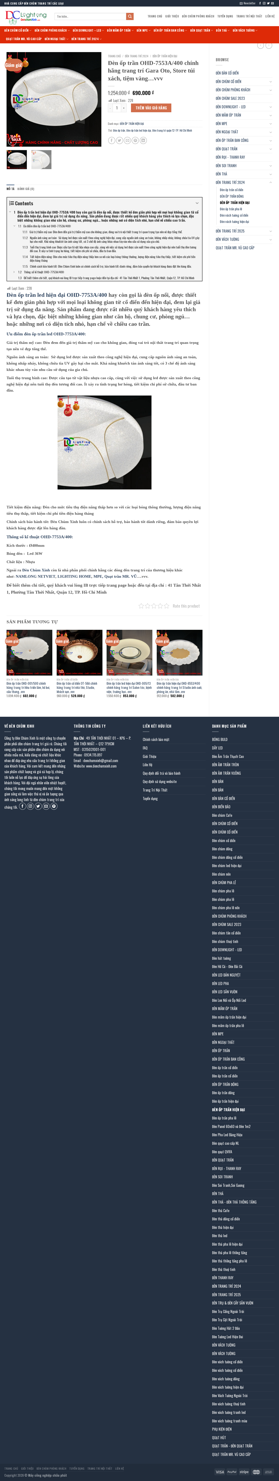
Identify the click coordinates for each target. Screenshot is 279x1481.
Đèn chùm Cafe (222, 815)
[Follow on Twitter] (268, 3)
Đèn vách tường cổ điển (234, 215)
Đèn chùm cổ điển (223, 840)
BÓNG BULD (220, 739)
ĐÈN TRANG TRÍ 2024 (85, 39)
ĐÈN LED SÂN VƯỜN (224, 991)
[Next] (94, 99)
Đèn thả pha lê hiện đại (227, 1244)
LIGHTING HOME (74, 576)
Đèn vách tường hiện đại (234, 221)
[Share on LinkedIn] (143, 140)
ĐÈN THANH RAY (222, 1277)
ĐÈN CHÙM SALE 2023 (230, 98)
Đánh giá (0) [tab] (25, 189)
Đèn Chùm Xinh (36, 570)
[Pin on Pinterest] (135, 140)
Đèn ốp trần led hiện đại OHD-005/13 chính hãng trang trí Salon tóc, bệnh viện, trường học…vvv (129, 687)
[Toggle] (270, 81)
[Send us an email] (272, 3)
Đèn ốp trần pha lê (231, 209)
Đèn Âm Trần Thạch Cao (228, 756)
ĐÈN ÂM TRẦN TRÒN (225, 764)
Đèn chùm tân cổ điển (226, 933)
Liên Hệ (270, 16)
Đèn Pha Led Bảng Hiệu (227, 1134)
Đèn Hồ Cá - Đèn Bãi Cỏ (227, 966)
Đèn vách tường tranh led (229, 1412)
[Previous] (14, 99)
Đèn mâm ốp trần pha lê (228, 1025)
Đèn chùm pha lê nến (226, 907)
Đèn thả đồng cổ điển (226, 1218)
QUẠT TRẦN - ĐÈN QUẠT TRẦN (232, 1446)
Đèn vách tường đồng (226, 1378)
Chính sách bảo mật (156, 739)
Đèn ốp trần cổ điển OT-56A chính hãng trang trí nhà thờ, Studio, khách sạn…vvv (77, 687)
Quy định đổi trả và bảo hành (161, 773)
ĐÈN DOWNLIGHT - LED (231, 106)
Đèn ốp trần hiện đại (225, 1101)
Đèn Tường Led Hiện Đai (227, 1336)
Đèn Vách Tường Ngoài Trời (230, 1395)
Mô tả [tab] (10, 189)
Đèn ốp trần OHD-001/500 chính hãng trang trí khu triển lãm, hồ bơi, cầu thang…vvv (28, 687)
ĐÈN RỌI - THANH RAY (230, 157)
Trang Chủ (155, 16)
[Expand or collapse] (197, 203)
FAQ (145, 748)
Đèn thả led (219, 1235)
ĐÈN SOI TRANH (226, 165)
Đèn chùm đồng (222, 848)
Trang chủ (114, 56)
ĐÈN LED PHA (220, 983)
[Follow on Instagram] (264, 3)
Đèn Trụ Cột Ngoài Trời (227, 1319)
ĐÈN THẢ (221, 30)
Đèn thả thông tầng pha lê (229, 1261)
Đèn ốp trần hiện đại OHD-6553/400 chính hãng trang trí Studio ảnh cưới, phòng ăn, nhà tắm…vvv (179, 687)
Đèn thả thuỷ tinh (223, 1269)
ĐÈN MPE (142, 30)
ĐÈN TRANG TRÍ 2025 (230, 231)
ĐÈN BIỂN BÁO (221, 806)
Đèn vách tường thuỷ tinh (228, 1403)
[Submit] (130, 16)
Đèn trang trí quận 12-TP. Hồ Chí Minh (172, 130)
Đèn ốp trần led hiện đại (138, 130)
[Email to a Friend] (127, 140)
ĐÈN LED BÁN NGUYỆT (226, 975)
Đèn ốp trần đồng (223, 1092)
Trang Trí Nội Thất (249, 16)
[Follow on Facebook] (260, 3)
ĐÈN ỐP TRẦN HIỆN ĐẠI (235, 202)
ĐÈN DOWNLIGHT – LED (87, 30)
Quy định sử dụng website (160, 781)
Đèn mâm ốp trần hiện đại (229, 1017)
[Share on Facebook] (111, 140)
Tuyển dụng (225, 16)
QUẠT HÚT (219, 1437)
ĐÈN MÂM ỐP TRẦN (119, 30)
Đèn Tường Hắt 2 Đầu (226, 1328)
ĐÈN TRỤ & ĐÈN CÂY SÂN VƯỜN (232, 1303)
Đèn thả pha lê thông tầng (229, 1252)
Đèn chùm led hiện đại (227, 865)
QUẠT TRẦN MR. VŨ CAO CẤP (24, 39)
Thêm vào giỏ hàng (151, 107)
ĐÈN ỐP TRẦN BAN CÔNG (169, 30)
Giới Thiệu (172, 16)
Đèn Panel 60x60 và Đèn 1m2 (231, 1126)
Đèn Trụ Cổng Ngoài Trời (228, 1311)
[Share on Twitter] (119, 140)
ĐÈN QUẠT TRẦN (200, 30)
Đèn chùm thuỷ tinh (225, 941)
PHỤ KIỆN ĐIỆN (222, 1429)
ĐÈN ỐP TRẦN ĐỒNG (232, 196)
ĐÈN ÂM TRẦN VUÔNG (226, 773)
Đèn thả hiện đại (223, 1227)
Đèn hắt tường (221, 958)
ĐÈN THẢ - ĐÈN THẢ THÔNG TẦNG (234, 1202)
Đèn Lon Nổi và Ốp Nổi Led (229, 1000)
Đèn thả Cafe (220, 1210)
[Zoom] (12, 141)
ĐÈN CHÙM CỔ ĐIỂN (16, 30)
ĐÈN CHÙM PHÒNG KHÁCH (198, 16)
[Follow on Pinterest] (54, 806)
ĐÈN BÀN (217, 781)
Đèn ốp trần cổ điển (231, 189)
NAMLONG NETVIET (35, 576)
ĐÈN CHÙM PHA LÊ (224, 882)
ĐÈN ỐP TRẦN (221, 1050)
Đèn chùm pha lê (223, 890)
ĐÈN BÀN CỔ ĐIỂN (227, 73)
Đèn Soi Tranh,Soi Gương (228, 1185)
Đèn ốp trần (119, 130)
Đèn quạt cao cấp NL (225, 1143)
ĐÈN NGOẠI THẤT (55, 39)
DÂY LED (217, 748)
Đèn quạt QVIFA (222, 1151)
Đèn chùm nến (221, 874)
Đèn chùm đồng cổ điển (227, 857)
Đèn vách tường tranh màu (229, 1420)
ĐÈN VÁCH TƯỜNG (244, 30)
